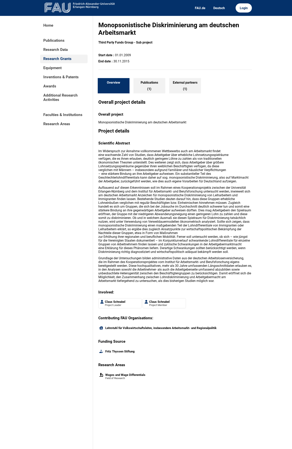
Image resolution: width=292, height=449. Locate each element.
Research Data (55, 49)
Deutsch (219, 8)
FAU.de (200, 8)
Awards (49, 86)
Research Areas (56, 124)
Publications (54, 40)
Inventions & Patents (61, 77)
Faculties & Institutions (62, 115)
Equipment (52, 68)
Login (244, 8)
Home (48, 25)
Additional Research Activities (60, 97)
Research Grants (57, 59)
